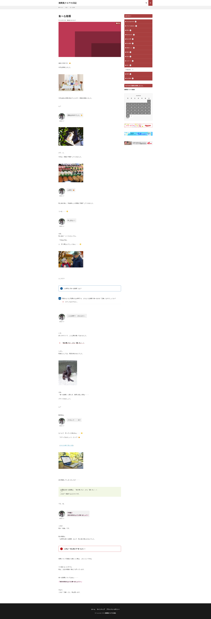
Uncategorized (131, 21)
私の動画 (129, 78)
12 (138, 107)
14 (145, 107)
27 (142, 113)
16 (127, 110)
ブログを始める (131, 26)
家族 (66, 7)
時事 (128, 74)
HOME (61, 7)
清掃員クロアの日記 (68, 3)
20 (142, 110)
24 (131, 113)
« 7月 (127, 118)
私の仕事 (129, 39)
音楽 (128, 56)
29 (149, 113)
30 (127, 116)
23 (127, 113)
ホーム (93, 609)
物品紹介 (129, 69)
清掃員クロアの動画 (129, 89)
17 (131, 110)
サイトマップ (101, 609)
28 (145, 113)
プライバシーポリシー (113, 609)
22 (149, 110)
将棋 (128, 52)
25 (135, 113)
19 (138, 110)
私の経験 (129, 43)
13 (142, 107)
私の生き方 (73, 20)
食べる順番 (72, 7)
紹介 (128, 65)
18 (135, 110)
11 (135, 107)
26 (138, 113)
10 (131, 107)
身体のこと (130, 47)
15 (149, 107)
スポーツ (129, 61)
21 (145, 110)
